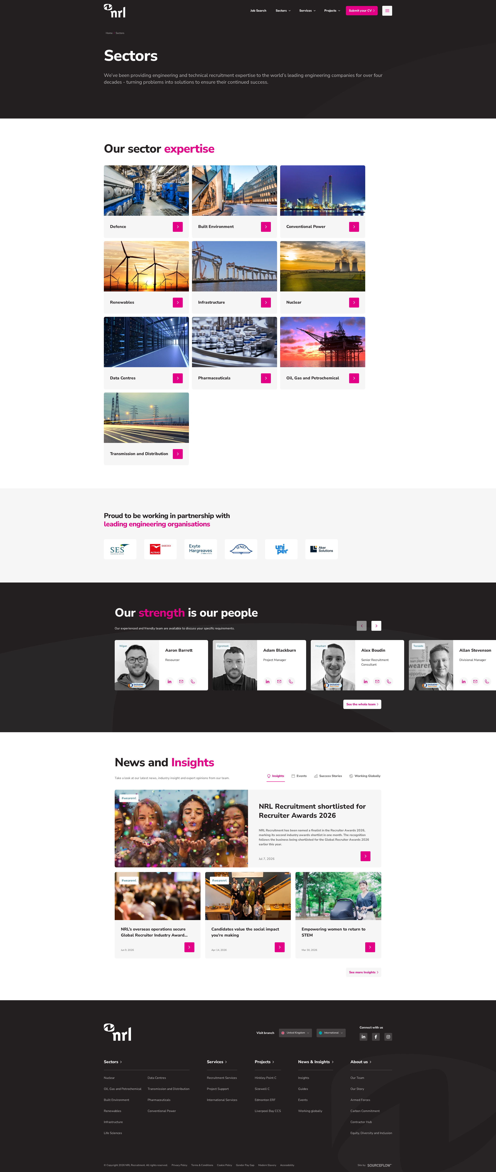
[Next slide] (376, 626)
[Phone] (193, 681)
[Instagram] (388, 1037)
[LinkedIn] (169, 681)
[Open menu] (387, 11)
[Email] (181, 681)
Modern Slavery (267, 1165)
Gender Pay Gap (245, 1165)
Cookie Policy (224, 1165)
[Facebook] (376, 1037)
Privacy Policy (179, 1165)
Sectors (120, 33)
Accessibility (287, 1165)
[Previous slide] (362, 626)
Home (109, 33)
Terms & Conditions (202, 1165)
